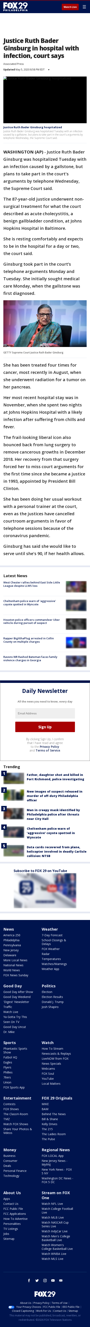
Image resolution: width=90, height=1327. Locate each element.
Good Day (12, 985)
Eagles (7, 1062)
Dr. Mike (9, 1032)
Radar (46, 954)
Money (9, 1149)
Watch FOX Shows (15, 1124)
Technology (11, 1176)
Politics (48, 985)
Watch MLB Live (53, 1217)
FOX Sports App (14, 1087)
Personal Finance (15, 1171)
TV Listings (10, 1229)
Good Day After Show (18, 992)
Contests (9, 1104)
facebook (29, 1280)
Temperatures (51, 959)
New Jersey (11, 950)
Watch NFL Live (52, 1204)
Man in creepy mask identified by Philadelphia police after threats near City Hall (53, 814)
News (8, 929)
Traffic (7, 1007)
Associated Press (13, 64)
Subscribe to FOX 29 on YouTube (40, 870)
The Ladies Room (54, 1134)
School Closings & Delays (54, 942)
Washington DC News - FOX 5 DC (57, 1180)
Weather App (50, 969)
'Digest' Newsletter (16, 1002)
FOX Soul (48, 1074)
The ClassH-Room (15, 1114)
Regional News (56, 1149)
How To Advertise (15, 1219)
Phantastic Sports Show (15, 1050)
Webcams (48, 1069)
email (61, 1280)
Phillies (8, 1072)
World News (11, 970)
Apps (6, 1199)
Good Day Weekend (17, 997)
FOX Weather (51, 949)
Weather (50, 929)
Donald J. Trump (53, 1002)
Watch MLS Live (52, 1259)
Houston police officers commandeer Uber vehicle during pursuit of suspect (31, 621)
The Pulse (48, 1139)
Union (7, 1082)
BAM (45, 1109)
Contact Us (10, 1204)
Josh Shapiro (50, 1007)
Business (9, 1156)
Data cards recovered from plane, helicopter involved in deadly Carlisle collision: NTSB (56, 851)
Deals (7, 1166)
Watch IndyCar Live (55, 1231)
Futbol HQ (10, 1057)
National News (13, 965)
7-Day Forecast (52, 935)
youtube (53, 1280)
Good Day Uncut (14, 1027)
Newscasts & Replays (56, 1054)
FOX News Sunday (15, 975)
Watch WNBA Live (54, 1254)
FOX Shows (11, 1109)
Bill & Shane (50, 1119)
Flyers (7, 1067)
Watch (48, 1042)
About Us (12, 1192)
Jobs (6, 1234)
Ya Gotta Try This (15, 1017)
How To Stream (52, 1049)
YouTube (48, 1079)
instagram (45, 1280)
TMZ (6, 1119)
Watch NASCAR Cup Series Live (55, 1224)
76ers (7, 1077)
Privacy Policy (49, 747)
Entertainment (17, 1098)
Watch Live (70, 7)
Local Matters (51, 1084)
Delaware (9, 955)
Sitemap (8, 1239)
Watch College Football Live (57, 1210)
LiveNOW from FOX (55, 1059)
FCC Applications (14, 1214)
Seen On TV (11, 1022)
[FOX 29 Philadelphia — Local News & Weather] (15, 7)
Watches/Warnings (54, 964)
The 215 (47, 1129)
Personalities (12, 1224)
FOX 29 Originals (57, 1098)
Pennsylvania (12, 945)
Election (47, 992)
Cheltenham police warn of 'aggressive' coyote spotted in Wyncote (29, 602)
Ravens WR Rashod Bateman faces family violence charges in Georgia (30, 658)
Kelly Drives (49, 1124)
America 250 (11, 935)
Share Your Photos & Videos (17, 1131)
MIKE (45, 1104)
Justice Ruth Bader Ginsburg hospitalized (32, 127)
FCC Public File (13, 1209)
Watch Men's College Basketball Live (56, 1238)
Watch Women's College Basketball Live (57, 1247)
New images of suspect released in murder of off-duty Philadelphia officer (54, 795)
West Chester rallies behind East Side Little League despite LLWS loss (31, 584)
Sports (9, 1042)
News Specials (51, 1064)
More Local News (15, 960)
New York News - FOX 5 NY (57, 1171)
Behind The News (54, 1114)
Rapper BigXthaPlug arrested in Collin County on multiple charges (28, 639)
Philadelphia (11, 940)
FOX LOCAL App (53, 1156)
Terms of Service (48, 750)
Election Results (52, 997)
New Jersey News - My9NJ (54, 1162)
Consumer (10, 1161)
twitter (37, 1280)
